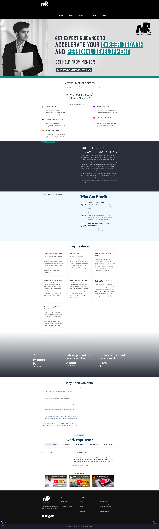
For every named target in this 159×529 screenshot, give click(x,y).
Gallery (81, 449)
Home (61, 15)
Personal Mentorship (104, 444)
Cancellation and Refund (66, 449)
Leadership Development (105, 449)
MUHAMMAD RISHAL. (88, 469)
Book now (63, 451)
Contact (104, 15)
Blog (94, 15)
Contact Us (82, 454)
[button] (12, 20)
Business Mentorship (104, 446)
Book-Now (82, 15)
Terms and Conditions (66, 446)
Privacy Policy (64, 444)
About (71, 15)
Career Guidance (103, 451)
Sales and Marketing (104, 454)
